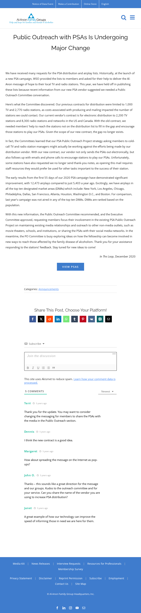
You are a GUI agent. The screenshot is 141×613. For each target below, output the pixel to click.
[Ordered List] (43, 368)
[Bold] (27, 368)
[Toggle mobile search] (123, 17)
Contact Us (61, 584)
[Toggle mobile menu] (132, 17)
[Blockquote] (53, 368)
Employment (116, 578)
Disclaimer (45, 578)
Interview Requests (68, 563)
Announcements (49, 289)
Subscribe (95, 578)
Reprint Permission (70, 578)
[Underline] (38, 368)
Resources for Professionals (104, 563)
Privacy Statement (21, 578)
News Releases (41, 563)
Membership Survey (70, 569)
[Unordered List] (48, 368)
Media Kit (19, 563)
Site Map (80, 584)
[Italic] (33, 368)
